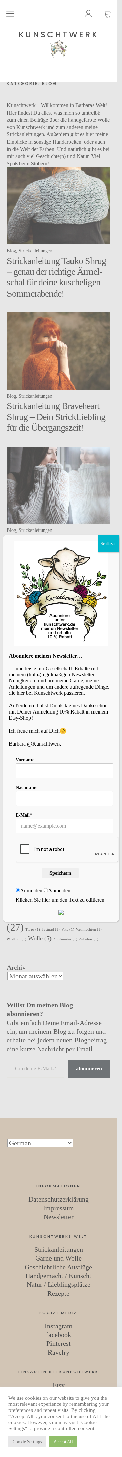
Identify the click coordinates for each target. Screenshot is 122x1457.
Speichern (60, 873)
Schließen (108, 543)
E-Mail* (24, 815)
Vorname (25, 759)
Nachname (26, 787)
